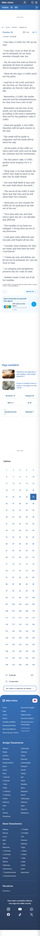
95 (33, 591)
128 (20, 638)
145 (33, 658)
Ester (4, 806)
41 (7, 524)
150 (33, 665)
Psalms (14, 27)
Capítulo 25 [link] (23, 27)
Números (6, 759)
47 (13, 530)
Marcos (5, 833)
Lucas (5, 836)
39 (27, 517)
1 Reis (5, 784)
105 (33, 604)
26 (7, 503)
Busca (5, 718)
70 (33, 557)
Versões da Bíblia (9, 722)
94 (27, 591)
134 (26, 644)
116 (6, 624)
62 (13, 550)
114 (26, 618)
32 (13, 510)
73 (20, 564)
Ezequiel (24, 766)
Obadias (24, 784)
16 (7, 490)
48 (20, 530)
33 (20, 510)
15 (33, 483)
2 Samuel (6, 781)
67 (13, 557)
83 (20, 577)
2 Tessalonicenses (9, 876)
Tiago (23, 847)
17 (13, 490)
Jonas (23, 788)
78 (20, 571)
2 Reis (5, 788)
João (4, 840)
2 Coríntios (7, 854)
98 (20, 597)
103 (20, 604)
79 (27, 571)
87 (13, 584)
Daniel (23, 770)
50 (33, 530)
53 (20, 537)
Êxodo (5, 752)
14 (27, 483)
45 (33, 524)
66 (7, 557)
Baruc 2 (10, 403)
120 (33, 624)
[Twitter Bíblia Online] (31, 914)
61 (7, 550)
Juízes (5, 770)
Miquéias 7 (29, 412)
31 (7, 510)
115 (33, 618)
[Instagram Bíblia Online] (8, 909)
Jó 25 (29, 403)
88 (20, 584)
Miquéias (24, 791)
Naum (23, 795)
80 (33, 571)
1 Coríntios (7, 851)
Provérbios (7, 816)
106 (6, 611)
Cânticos (24, 752)
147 (13, 665)
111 (6, 618)
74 (27, 564)
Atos (4, 844)
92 (13, 591)
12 (13, 483)
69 (27, 557)
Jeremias (24, 759)
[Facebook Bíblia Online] (8, 914)
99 (27, 597)
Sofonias (24, 802)
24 (27, 497)
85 (33, 577)
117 (13, 624)
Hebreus (24, 844)
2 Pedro (24, 854)
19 (27, 490)
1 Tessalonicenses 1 (10, 411)
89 (27, 584)
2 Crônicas (6, 795)
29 (27, 503)
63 (20, 550)
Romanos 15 (10, 396)
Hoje (4, 711)
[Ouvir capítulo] (37, 7)
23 (20, 497)
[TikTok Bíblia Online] (20, 914)
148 (20, 665)
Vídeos (23, 711)
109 (26, 611)
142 (13, 658)
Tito (22, 836)
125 (33, 631)
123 (20, 631)
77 (13, 571)
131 (6, 644)
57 (13, 544)
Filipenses (6, 865)
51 (7, 537)
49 (27, 530)
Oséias (23, 773)
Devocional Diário (9, 725)
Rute (4, 773)
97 (13, 597)
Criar (27, 32)
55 (33, 537)
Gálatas (5, 858)
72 (13, 564)
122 (13, 631)
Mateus (5, 829)
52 (13, 537)
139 (26, 651)
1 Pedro (24, 851)
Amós (23, 781)
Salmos (5, 813)
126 (6, 638)
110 (33, 611)
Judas (23, 869)
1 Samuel (6, 777)
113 (20, 618)
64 (27, 550)
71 (7, 564)
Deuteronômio (8, 763)
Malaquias (25, 813)
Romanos (6, 847)
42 (13, 524)
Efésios (5, 861)
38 (20, 517)
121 (6, 631)
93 (20, 591)
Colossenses (7, 869)
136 (6, 651)
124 (26, 631)
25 (12, 7)
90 (33, 584)
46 (7, 530)
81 (7, 577)
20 (33, 490)
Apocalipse (25, 872)
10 (33, 477)
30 (33, 503)
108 (20, 611)
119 (26, 624)
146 (6, 665)
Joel (22, 777)
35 (33, 510)
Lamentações (26, 763)
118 (20, 624)
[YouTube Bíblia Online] (20, 909)
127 (13, 638)
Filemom (24, 840)
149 (26, 665)
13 (20, 483)
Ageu (23, 806)
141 (6, 658)
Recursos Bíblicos (9, 729)
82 (13, 577)
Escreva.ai (6, 891)
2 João (23, 861)
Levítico (5, 755)
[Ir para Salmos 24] (4, 291)
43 (20, 524)
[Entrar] (25, 2)
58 (20, 544)
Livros (8, 27)
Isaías (23, 755)
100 (33, 597)
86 (7, 584)
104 (26, 604)
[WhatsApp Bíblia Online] (31, 909)
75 (33, 564)
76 (7, 571)
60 (33, 544)
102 (13, 604)
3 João (23, 865)
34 (27, 510)
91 (7, 591)
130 (33, 638)
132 (13, 644)
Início (5, 707)
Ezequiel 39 (29, 396)
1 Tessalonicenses (9, 872)
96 (7, 597)
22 (13, 497)
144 (26, 658)
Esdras (5, 798)
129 (26, 638)
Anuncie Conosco (27, 718)
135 (33, 644)
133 (20, 644)
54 (27, 537)
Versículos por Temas (10, 733)
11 (7, 483)
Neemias (6, 802)
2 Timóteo (24, 833)
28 (20, 503)
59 (27, 544)
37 (13, 517)
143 (20, 658)
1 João (23, 858)
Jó (3, 809)
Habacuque (25, 798)
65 (33, 550)
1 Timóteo (24, 829)
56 (7, 544)
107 (13, 611)
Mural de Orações (27, 707)
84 (27, 577)
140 (33, 651)
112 (13, 618)
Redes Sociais (26, 715)
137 (13, 651)
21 (7, 497)
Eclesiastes (25, 748)
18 (20, 490)
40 (33, 517)
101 (6, 604)
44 (27, 524)
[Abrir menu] (36, 2)
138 (20, 651)
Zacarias (24, 809)
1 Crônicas (6, 791)
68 (20, 557)
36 (7, 517)
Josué (5, 766)
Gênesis (6, 748)
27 (13, 503)
